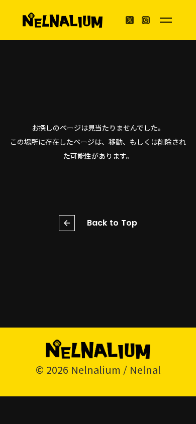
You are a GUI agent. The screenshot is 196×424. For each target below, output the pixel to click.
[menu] (166, 20)
